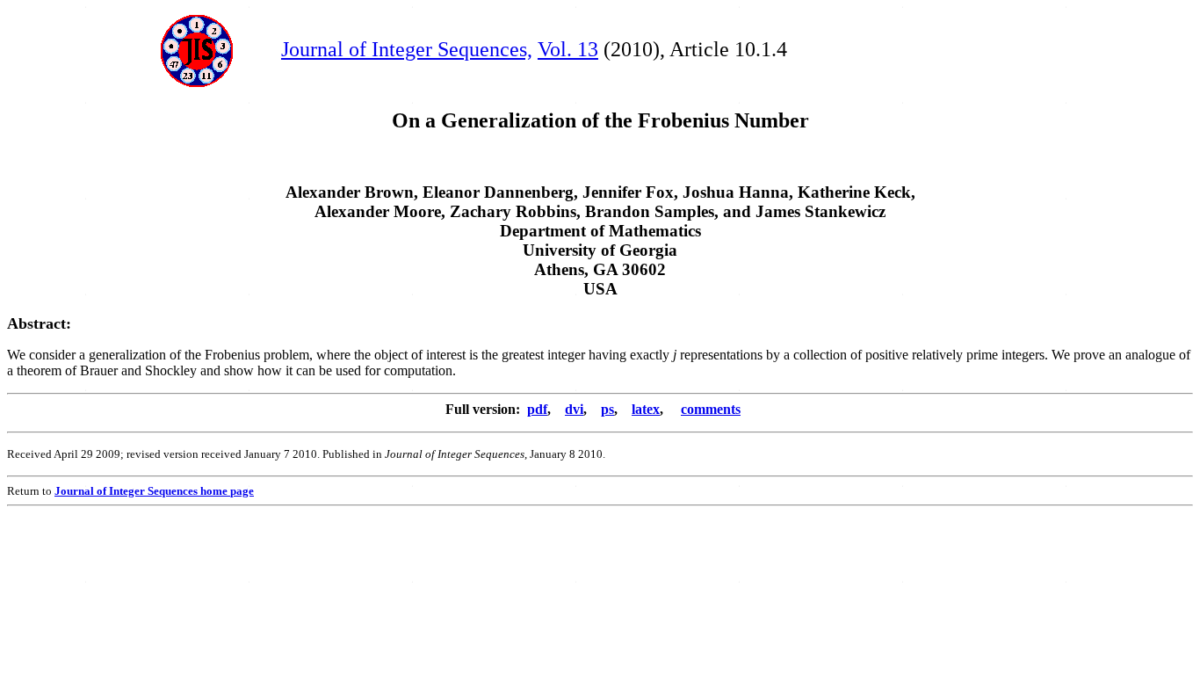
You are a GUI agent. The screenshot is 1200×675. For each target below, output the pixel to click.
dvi (574, 409)
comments (711, 409)
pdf (537, 409)
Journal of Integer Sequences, (406, 49)
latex (646, 409)
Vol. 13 (568, 49)
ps (607, 409)
